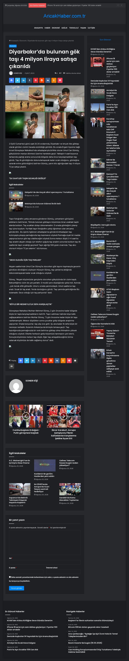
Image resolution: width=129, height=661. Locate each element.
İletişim (91, 28)
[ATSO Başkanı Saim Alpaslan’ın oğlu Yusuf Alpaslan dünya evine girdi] (98, 293)
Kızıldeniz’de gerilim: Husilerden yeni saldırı (44, 475)
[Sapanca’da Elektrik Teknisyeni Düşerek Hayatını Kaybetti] (19, 489)
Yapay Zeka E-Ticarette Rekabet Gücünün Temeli (112, 336)
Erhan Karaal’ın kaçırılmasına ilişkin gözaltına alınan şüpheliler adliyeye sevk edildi (112, 361)
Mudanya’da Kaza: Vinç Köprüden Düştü (112, 259)
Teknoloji (73, 28)
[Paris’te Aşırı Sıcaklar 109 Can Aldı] (98, 108)
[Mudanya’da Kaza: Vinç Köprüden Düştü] (98, 259)
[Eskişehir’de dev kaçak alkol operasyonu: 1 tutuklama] (16, 195)
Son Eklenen (105, 39)
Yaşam (83, 28)
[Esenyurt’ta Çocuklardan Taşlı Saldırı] (98, 177)
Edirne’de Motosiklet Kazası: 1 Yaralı (113, 162)
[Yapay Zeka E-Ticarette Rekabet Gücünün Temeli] (98, 334)
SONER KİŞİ (18, 73)
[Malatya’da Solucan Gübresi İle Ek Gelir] (16, 206)
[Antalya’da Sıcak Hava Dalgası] (98, 94)
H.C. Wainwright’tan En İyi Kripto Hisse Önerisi (19, 461)
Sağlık (64, 28)
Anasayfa (38, 28)
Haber (47, 28)
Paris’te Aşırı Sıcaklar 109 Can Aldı (112, 107)
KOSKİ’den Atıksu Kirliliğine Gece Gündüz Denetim (103, 50)
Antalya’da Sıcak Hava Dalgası (111, 93)
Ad (11, 558)
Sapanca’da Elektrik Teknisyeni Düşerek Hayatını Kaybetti (18, 500)
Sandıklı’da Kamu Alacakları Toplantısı (69, 498)
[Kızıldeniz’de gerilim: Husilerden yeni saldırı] (45, 465)
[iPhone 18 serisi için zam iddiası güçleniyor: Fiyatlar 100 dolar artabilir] (98, 62)
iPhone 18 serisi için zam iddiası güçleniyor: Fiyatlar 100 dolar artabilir (113, 65)
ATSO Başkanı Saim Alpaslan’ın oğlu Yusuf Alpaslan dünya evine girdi (112, 297)
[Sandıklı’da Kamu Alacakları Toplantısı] (70, 489)
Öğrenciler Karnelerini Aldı (103, 324)
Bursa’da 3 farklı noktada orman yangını (113, 244)
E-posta (13, 568)
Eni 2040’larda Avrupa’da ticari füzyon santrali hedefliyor (41, 488)
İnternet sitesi (51, 568)
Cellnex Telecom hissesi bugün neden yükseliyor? (68, 463)
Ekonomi (56, 28)
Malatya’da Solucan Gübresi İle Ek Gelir (43, 203)
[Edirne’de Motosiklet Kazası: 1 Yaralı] (98, 163)
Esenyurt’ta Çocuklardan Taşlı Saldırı (112, 177)
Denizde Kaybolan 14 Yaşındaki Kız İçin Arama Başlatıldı (68, 5)
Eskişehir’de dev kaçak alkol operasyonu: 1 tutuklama (49, 192)
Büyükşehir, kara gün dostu (103, 225)
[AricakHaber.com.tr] (64, 16)
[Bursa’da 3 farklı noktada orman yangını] (98, 244)
